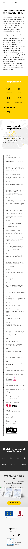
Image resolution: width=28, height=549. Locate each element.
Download (14, 503)
